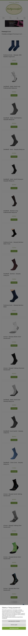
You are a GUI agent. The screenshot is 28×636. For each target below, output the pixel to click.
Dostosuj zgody (14, 624)
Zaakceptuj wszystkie (14, 628)
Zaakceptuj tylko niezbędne (14, 621)
